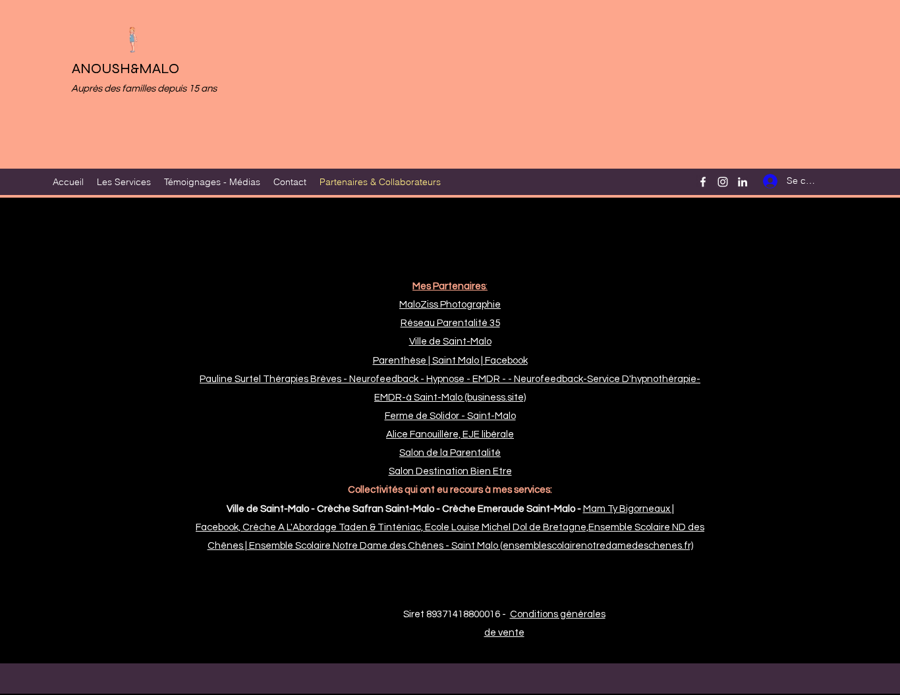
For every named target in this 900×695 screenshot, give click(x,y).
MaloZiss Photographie (450, 305)
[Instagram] (722, 181)
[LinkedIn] (742, 181)
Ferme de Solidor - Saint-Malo (450, 416)
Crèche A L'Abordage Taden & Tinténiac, (333, 527)
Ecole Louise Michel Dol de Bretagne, (506, 527)
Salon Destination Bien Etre (450, 471)
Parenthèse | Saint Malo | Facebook (450, 361)
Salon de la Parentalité (450, 453)
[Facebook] (703, 181)
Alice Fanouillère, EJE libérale (450, 434)
